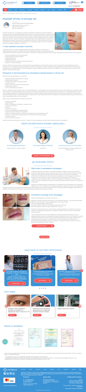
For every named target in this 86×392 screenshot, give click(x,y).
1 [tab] (39, 288)
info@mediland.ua (27, 381)
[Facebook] (5, 374)
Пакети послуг (60, 2)
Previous (4, 270)
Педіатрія (43, 9)
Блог (59, 369)
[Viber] (14, 374)
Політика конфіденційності (10, 385)
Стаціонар (29, 9)
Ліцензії (74, 369)
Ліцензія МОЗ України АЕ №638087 (74, 388)
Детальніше (15, 283)
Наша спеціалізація (45, 2)
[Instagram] (8, 374)
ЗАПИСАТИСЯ (42, 226)
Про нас (23, 369)
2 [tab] (41, 288)
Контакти (59, 9)
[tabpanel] (16, 270)
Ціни (48, 9)
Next (81, 270)
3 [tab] (43, 288)
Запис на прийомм (42, 156)
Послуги (10, 9)
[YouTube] (11, 374)
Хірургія (36, 9)
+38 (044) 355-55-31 (28, 385)
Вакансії (66, 369)
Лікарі (15, 9)
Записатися (29, 2)
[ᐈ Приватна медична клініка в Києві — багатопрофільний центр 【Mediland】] (10, 3)
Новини (52, 369)
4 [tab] (45, 288)
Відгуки (53, 9)
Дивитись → (12, 315)
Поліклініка (22, 9)
